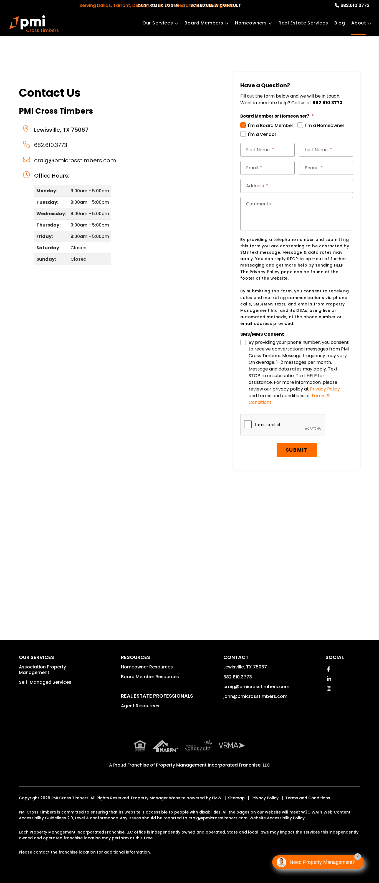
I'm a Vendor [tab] (262, 134)
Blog (339, 23)
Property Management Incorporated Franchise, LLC (213, 765)
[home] (33, 23)
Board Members (204, 23)
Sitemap (236, 798)
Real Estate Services (303, 23)
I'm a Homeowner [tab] (324, 125)
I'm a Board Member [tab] (270, 125)
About (358, 23)
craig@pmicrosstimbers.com (75, 160)
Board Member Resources (150, 676)
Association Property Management (42, 670)
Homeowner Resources (147, 667)
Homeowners (251, 23)
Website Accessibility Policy (277, 818)
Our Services (157, 23)
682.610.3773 (355, 5)
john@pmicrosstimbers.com (255, 696)
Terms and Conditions (307, 798)
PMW (216, 798)
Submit (297, 449)
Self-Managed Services (45, 682)
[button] (328, 669)
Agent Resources (140, 706)
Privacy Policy (325, 389)
